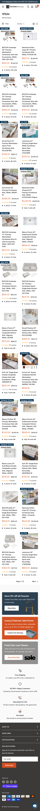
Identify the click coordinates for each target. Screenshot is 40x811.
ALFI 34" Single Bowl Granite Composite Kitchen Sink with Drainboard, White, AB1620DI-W (10, 377)
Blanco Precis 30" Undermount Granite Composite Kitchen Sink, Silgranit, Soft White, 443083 (29, 424)
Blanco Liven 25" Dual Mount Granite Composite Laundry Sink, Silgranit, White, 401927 (9, 468)
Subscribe (9, 765)
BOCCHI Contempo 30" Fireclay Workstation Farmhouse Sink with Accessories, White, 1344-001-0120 (30, 100)
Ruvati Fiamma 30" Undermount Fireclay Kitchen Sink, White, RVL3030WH (30, 331)
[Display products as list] (37, 24)
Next (34, 581)
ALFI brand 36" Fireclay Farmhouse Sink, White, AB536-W (9, 191)
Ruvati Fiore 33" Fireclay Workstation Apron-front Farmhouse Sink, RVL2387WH (9, 146)
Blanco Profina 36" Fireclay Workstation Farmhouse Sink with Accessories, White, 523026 (10, 424)
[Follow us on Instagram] (7, 781)
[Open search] (28, 7)
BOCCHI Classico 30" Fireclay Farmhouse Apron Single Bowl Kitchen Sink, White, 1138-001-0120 (29, 287)
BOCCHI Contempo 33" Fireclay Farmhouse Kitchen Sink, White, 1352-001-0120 (9, 286)
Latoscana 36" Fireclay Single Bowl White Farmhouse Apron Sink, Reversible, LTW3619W (29, 558)
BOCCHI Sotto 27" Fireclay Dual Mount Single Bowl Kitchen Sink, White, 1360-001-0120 (9, 512)
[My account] (32, 7)
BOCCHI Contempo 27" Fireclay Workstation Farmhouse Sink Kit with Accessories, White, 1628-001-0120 (9, 239)
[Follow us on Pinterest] (11, 781)
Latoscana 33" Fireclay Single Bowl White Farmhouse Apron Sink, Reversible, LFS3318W (29, 147)
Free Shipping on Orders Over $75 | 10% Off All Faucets (20, 1)
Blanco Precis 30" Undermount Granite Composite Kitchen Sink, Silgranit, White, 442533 (29, 237)
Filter (7, 24)
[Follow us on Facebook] (3, 781)
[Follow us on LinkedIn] (15, 781)
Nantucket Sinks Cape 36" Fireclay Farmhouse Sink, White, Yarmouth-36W (29, 512)
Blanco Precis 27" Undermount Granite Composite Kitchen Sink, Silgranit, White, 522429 (9, 333)
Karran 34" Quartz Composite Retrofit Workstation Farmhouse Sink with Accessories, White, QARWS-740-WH (30, 378)
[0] (36, 6)
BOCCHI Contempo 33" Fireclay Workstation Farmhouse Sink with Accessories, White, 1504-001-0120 (10, 100)
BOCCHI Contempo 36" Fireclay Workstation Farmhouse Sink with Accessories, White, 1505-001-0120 (10, 53)
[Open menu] (3, 6)
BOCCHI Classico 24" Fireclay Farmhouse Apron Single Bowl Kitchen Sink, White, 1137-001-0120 (9, 558)
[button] (35, 806)
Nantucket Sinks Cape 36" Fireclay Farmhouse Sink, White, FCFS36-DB (29, 51)
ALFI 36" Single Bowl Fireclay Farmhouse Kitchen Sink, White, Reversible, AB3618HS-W (30, 468)
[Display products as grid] (34, 24)
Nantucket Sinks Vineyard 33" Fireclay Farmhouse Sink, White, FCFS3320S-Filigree (29, 192)
